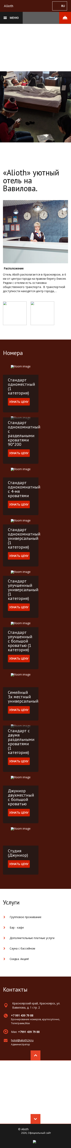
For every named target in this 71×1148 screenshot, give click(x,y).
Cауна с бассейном (22, 948)
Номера (13, 353)
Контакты (15, 989)
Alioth (8, 6)
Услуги (11, 902)
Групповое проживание (25, 917)
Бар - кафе (17, 927)
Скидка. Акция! (19, 959)
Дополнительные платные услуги (32, 938)
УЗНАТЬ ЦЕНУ (18, 402)
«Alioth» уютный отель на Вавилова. (31, 180)
